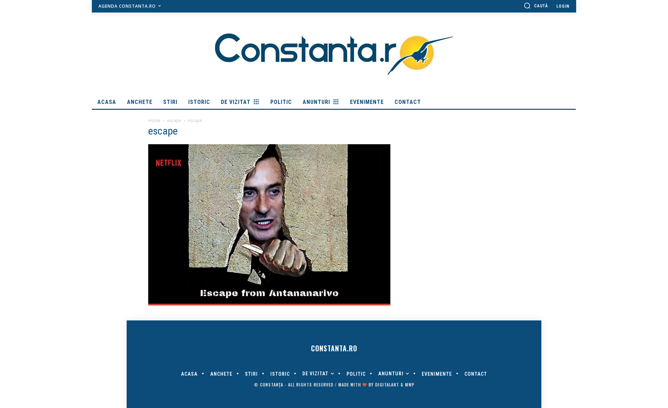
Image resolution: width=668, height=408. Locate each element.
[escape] (269, 304)
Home (154, 120)
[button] (536, 5)
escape (174, 120)
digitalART (387, 384)
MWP (409, 384)
